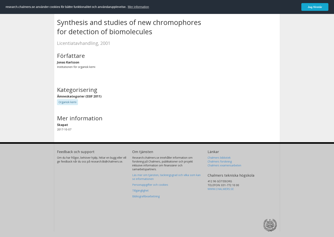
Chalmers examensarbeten (224, 165)
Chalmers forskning (220, 161)
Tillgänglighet (140, 190)
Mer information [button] (138, 7)
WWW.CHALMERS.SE (221, 189)
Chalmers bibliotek (219, 157)
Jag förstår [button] (315, 7)
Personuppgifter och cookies (150, 185)
